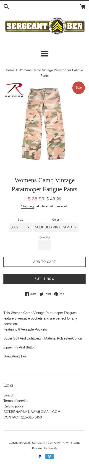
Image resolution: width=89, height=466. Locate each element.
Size (20, 219)
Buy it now (44, 279)
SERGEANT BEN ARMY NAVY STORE (56, 442)
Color (55, 219)
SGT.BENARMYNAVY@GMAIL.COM (31, 412)
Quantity (44, 237)
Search (8, 395)
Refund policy (13, 406)
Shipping (27, 206)
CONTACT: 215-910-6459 (22, 417)
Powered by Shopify (44, 448)
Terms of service (15, 401)
